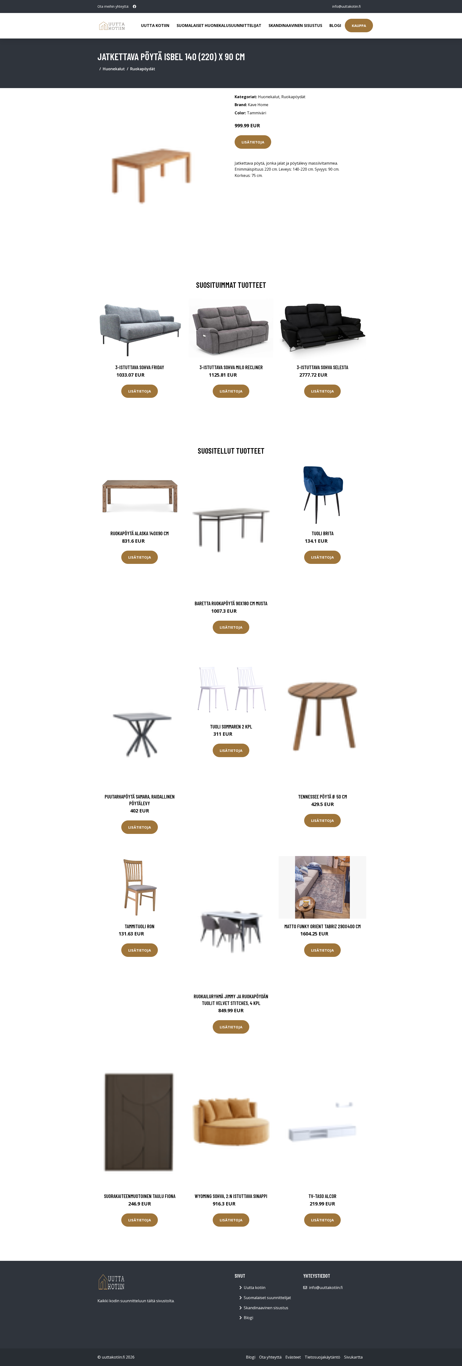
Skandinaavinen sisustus (295, 25)
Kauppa (359, 25)
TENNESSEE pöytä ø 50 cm (322, 796)
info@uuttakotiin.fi (346, 6)
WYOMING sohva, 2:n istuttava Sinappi (231, 1196)
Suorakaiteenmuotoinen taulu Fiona (139, 1196)
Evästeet (293, 1357)
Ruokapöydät (142, 68)
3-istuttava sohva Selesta (322, 367)
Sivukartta (353, 1357)
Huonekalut (114, 68)
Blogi (335, 25)
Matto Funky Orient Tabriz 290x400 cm (322, 926)
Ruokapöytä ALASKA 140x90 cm (139, 533)
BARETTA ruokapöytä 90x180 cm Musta (231, 603)
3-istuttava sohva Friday (139, 367)
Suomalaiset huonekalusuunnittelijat (219, 25)
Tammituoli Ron (139, 926)
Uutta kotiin (155, 25)
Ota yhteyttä (270, 1357)
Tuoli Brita (323, 533)
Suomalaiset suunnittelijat (267, 1297)
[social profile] (134, 6)
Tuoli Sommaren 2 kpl (231, 726)
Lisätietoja (253, 142)
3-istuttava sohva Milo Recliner (231, 367)
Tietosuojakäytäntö (322, 1357)
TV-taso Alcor (322, 1196)
